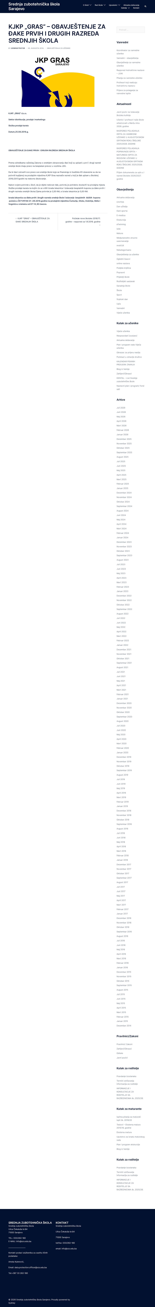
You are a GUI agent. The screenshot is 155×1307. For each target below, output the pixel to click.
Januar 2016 (122, 967)
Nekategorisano (124, 250)
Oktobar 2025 (123, 448)
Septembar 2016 (124, 931)
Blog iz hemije (123, 369)
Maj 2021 (121, 681)
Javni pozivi (122, 1057)
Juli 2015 (121, 994)
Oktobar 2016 (123, 927)
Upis (119, 304)
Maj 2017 (121, 896)
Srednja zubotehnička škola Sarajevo (34, 6)
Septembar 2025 (124, 452)
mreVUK (120, 245)
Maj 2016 (121, 949)
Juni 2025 (121, 466)
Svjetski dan (122, 299)
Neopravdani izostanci (127, 335)
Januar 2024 (122, 537)
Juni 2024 (121, 515)
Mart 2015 (121, 1012)
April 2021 (121, 685)
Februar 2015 (123, 1017)
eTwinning (121, 224)
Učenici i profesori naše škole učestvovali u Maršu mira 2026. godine (130, 123)
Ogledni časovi (123, 259)
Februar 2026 (123, 430)
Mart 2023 (121, 582)
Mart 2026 (121, 425)
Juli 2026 (121, 407)
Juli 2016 (121, 940)
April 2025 (121, 475)
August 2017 (122, 882)
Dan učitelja (122, 206)
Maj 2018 (121, 842)
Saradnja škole (123, 286)
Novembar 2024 (124, 497)
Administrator (18, 48)
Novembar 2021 (124, 654)
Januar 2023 (122, 591)
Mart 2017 (121, 905)
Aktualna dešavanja (131, 5)
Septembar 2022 (124, 609)
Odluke (120, 1053)
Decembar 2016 (124, 918)
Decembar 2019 (124, 757)
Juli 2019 (121, 779)
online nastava (123, 263)
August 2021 (122, 667)
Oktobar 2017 (123, 873)
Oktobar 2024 (123, 501)
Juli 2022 (121, 618)
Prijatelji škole (123, 277)
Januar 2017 (122, 913)
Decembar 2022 (124, 595)
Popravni (121, 272)
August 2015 (122, 990)
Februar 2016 (123, 963)
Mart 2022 (121, 636)
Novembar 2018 (124, 815)
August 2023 (122, 560)
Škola (119, 290)
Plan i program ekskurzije (128, 1144)
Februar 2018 (123, 855)
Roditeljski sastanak (126, 281)
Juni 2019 (121, 784)
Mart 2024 (121, 528)
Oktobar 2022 (123, 604)
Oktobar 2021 (123, 658)
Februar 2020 (123, 748)
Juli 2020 (121, 725)
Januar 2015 (122, 1021)
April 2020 (121, 739)
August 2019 (122, 775)
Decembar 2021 (124, 649)
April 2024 (121, 524)
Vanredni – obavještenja (127, 58)
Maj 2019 (121, 788)
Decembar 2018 (124, 810)
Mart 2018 (121, 851)
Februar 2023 (123, 587)
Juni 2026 (121, 412)
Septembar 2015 (124, 985)
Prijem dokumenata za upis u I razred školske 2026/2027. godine (130, 175)
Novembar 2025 (124, 443)
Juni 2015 (121, 999)
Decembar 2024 (124, 492)
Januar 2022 (122, 645)
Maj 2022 (121, 627)
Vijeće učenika (123, 313)
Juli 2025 (121, 461)
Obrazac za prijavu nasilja (128, 352)
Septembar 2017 (124, 878)
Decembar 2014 (124, 1025)
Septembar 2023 (124, 555)
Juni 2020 (121, 730)
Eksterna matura (124, 1132)
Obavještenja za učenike (58, 48)
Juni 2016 (121, 945)
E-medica (121, 215)
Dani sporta (122, 211)
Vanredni (121, 308)
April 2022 (121, 631)
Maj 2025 (121, 470)
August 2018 (122, 828)
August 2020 (122, 721)
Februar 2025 (123, 484)
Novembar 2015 (124, 976)
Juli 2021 (121, 672)
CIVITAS (120, 202)
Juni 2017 (121, 891)
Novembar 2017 (124, 869)
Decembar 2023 (124, 542)
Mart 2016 (121, 958)
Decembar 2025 (124, 439)
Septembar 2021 (124, 663)
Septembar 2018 (124, 824)
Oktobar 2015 (123, 981)
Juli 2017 (121, 887)
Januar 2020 (122, 752)
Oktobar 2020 (123, 712)
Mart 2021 (121, 690)
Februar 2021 (123, 694)
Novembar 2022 (124, 600)
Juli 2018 (121, 833)
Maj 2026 (121, 416)
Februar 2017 (122, 909)
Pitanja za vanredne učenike (129, 78)
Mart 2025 (121, 479)
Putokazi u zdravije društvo (129, 357)
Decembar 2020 (124, 703)
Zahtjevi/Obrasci (124, 373)
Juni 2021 (121, 676)
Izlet (118, 229)
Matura (120, 233)
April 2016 (121, 954)
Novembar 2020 (124, 707)
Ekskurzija (121, 220)
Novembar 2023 (124, 546)
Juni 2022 (121, 622)
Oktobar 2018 (123, 819)
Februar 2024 (123, 533)
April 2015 (121, 1008)
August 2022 (122, 613)
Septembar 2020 (124, 716)
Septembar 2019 (124, 770)
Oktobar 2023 (123, 551)
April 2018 (121, 846)
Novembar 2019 (124, 761)
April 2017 (121, 900)
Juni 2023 (121, 569)
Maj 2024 (121, 519)
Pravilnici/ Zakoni (124, 1044)
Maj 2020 (121, 734)
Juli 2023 (121, 564)
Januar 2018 (122, 860)
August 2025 (122, 457)
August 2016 (122, 936)
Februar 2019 (123, 802)
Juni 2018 (121, 837)
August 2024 (122, 510)
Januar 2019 (122, 806)
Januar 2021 (122, 698)
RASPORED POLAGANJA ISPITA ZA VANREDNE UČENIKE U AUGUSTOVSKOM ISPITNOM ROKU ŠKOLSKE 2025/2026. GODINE (130, 137)
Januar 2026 (122, 434)
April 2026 (121, 421)
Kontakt (136, 8)
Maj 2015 (121, 1003)
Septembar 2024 (124, 506)
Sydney (11, 1303)
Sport (119, 295)
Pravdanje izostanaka (126, 1076)
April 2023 (121, 578)
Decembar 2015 (124, 972)
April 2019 (121, 793)
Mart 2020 (121, 743)
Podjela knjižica (124, 268)
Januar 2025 (122, 488)
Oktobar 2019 (123, 766)
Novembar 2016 (124, 922)
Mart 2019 (121, 797)
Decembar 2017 (124, 864)
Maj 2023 (121, 573)
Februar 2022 (123, 640)
